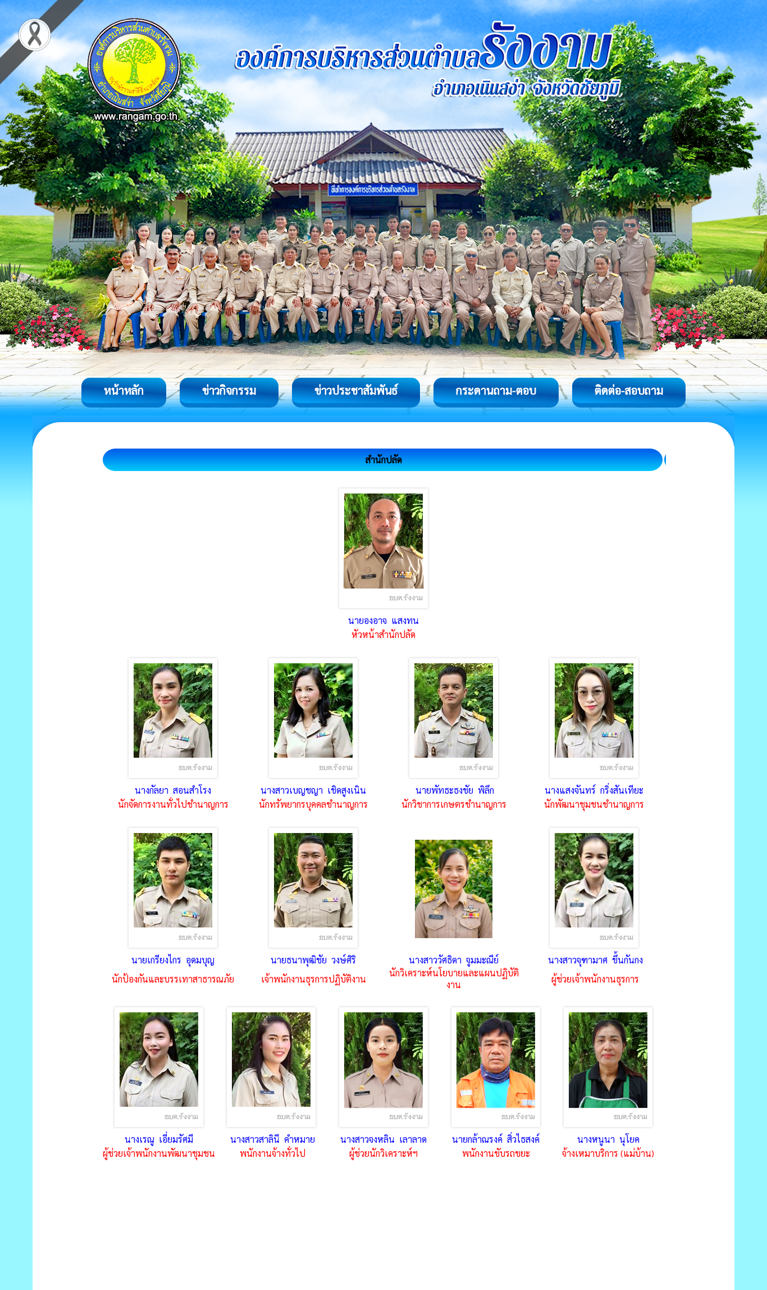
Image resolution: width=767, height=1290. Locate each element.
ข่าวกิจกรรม (229, 390)
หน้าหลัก (124, 390)
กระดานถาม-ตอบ (496, 390)
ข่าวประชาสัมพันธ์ (356, 390)
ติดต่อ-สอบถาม (629, 390)
